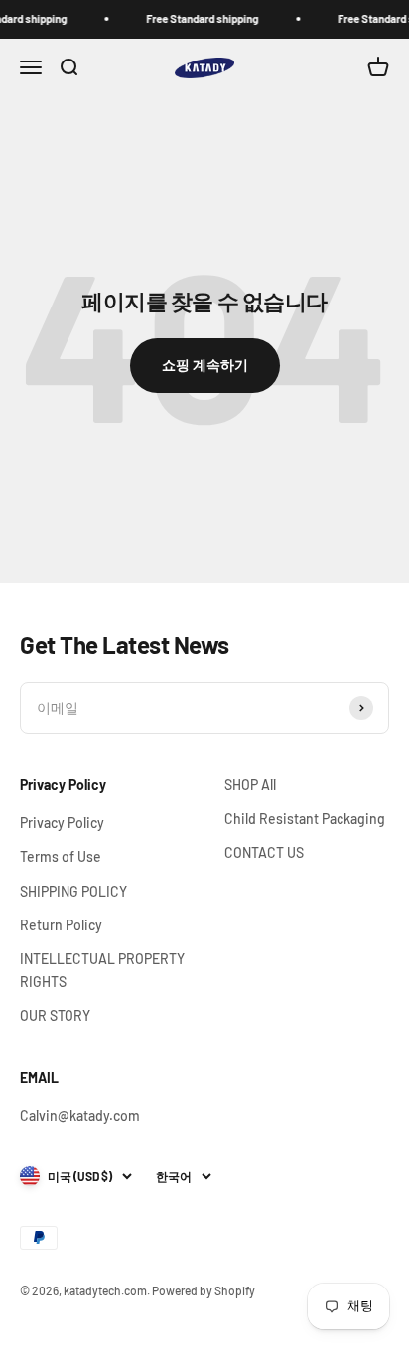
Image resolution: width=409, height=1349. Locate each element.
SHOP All (250, 784)
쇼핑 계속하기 (205, 364)
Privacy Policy (62, 822)
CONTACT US (264, 852)
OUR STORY (55, 1015)
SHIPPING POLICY (73, 891)
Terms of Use (60, 856)
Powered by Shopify (203, 1290)
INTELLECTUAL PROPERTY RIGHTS (102, 969)
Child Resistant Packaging (304, 818)
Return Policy (61, 925)
